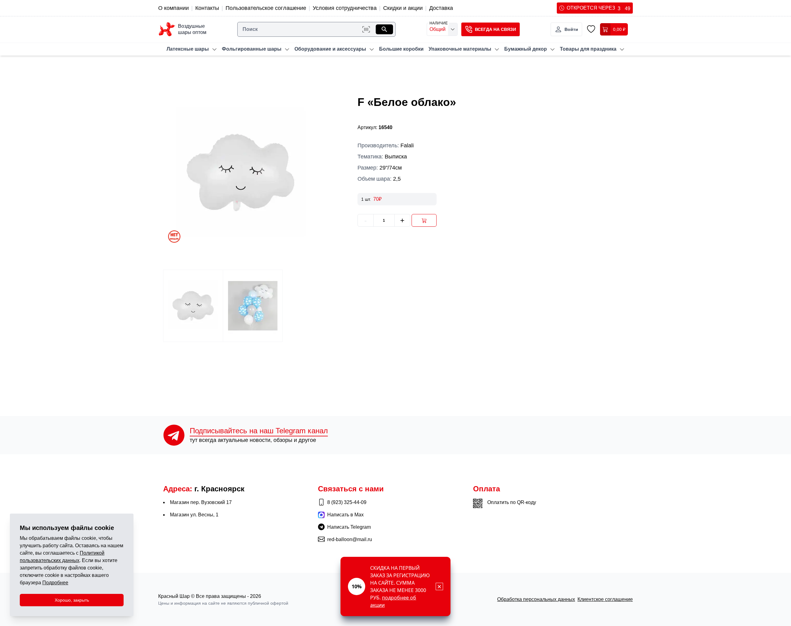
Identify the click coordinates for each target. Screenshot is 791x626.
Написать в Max (345, 514)
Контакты (207, 8)
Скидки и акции (403, 8)
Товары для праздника (588, 49)
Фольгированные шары (251, 49)
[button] (490, 29)
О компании (173, 8)
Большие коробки (401, 49)
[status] (395, 586)
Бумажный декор (525, 49)
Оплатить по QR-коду (511, 502)
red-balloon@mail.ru (349, 539)
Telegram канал (259, 430)
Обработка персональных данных (536, 599)
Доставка (441, 8)
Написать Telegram (349, 527)
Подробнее (55, 582)
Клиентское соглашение (605, 599)
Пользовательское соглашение (266, 8)
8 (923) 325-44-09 (346, 502)
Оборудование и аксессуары (330, 49)
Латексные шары (188, 49)
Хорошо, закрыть (72, 600)
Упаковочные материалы (460, 49)
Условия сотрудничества (345, 8)
